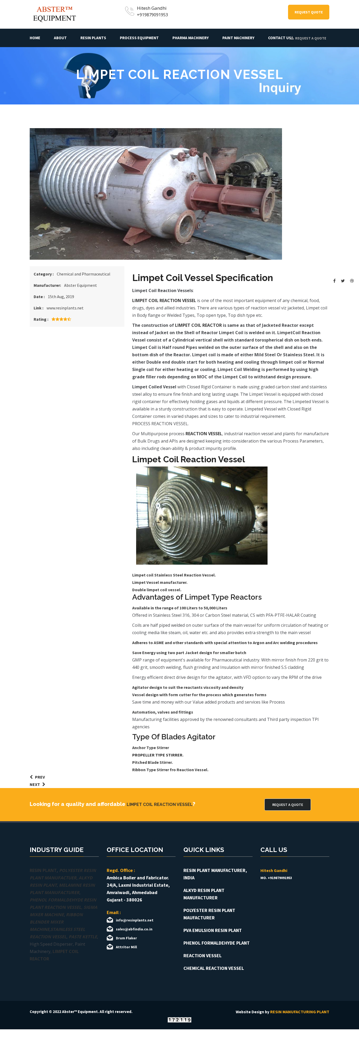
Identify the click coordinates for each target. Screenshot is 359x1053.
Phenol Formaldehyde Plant (216, 943)
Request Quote (309, 12)
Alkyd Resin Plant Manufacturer (203, 894)
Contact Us (279, 37)
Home (35, 37)
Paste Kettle (83, 937)
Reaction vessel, (63, 907)
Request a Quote (310, 38)
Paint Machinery (238, 37)
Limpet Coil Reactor (198, 325)
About (60, 37)
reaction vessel (204, 434)
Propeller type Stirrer (157, 755)
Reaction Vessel (202, 955)
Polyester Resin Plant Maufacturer (209, 914)
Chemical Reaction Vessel (213, 968)
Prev (39, 777)
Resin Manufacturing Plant (299, 1011)
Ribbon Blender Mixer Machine (56, 922)
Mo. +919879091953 (276, 877)
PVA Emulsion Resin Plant (212, 930)
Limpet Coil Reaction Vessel (164, 300)
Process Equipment (139, 37)
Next (36, 784)
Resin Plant (43, 870)
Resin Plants (93, 37)
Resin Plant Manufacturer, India (215, 874)
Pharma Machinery (190, 37)
